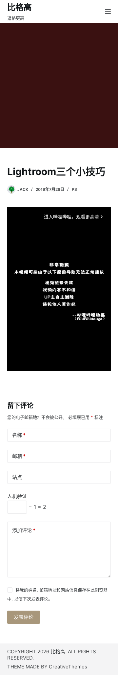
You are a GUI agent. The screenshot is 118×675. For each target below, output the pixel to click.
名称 (19, 435)
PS (74, 189)
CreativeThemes (68, 667)
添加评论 (23, 530)
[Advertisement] (59, 85)
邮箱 (19, 456)
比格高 (19, 7)
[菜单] (108, 11)
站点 (17, 477)
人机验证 (17, 496)
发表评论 (23, 617)
